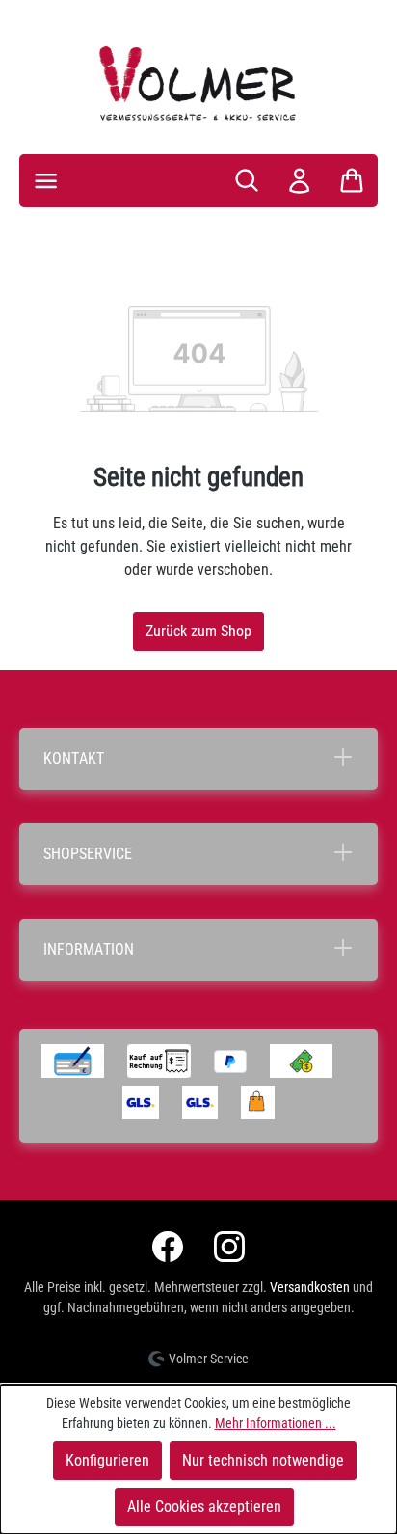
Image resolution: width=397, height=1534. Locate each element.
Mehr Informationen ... (275, 1423)
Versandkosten (310, 1287)
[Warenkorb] (352, 180)
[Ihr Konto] (299, 180)
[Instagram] (229, 1247)
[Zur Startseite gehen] (198, 83)
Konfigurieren (107, 1460)
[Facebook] (167, 1247)
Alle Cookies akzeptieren (204, 1506)
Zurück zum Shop (198, 631)
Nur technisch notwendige (263, 1460)
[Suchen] (247, 180)
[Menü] (45, 180)
